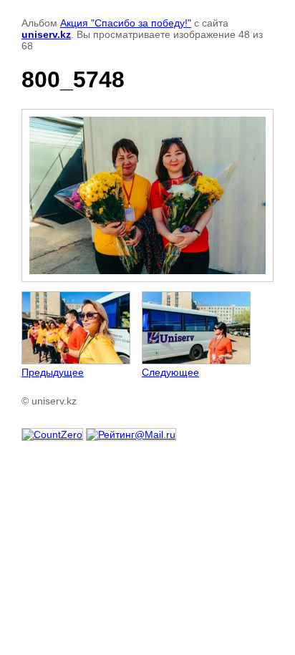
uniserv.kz (46, 34)
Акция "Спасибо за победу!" (125, 23)
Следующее (170, 372)
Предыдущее (52, 372)
